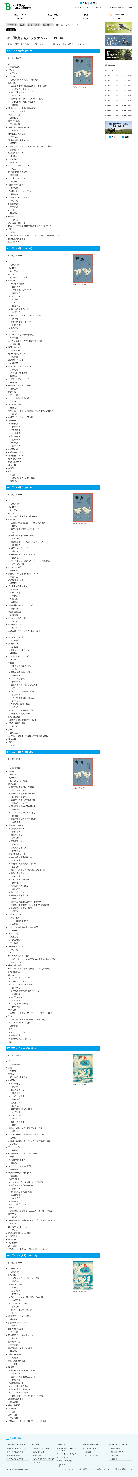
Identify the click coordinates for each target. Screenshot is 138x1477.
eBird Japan (36, 1462)
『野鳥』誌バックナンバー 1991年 (119, 85)
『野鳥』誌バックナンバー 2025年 (119, 75)
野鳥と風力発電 (38, 1452)
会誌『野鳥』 (47, 25)
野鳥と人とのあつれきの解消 (43, 1459)
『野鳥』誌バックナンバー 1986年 (119, 111)
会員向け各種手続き (119, 7)
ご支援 (22, 25)
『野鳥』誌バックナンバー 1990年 (119, 90)
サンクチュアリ (90, 1449)
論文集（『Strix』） (118, 1459)
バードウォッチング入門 (68, 1454)
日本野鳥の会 (11, 25)
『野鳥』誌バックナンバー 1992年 (119, 80)
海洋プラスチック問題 (15, 1459)
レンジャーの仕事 (91, 1455)
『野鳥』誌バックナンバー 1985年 (119, 116)
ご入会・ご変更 (33, 25)
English (130, 7)
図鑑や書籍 (115, 1455)
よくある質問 (79, 7)
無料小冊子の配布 (117, 1452)
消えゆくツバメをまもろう (16, 1449)
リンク (130, 1469)
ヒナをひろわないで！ (15, 1452)
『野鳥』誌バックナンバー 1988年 (119, 100)
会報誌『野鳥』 (116, 1449)
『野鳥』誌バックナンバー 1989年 (119, 95)
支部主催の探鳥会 (65, 1461)
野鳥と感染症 (38, 1455)
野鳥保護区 (89, 1452)
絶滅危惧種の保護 (13, 1455)
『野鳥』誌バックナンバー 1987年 (119, 106)
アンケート (110, 1469)
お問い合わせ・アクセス (103, 7)
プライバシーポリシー (70, 1469)
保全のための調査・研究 (42, 1449)
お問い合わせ (101, 1469)
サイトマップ (89, 7)
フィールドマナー (65, 1457)
